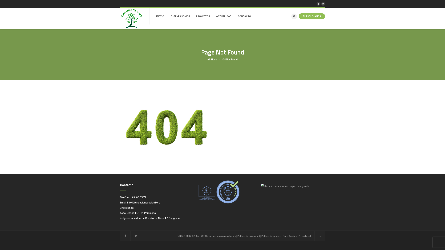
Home (214, 59)
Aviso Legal (305, 236)
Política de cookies (271, 236)
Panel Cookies (290, 236)
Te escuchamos (312, 16)
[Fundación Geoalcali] (131, 18)
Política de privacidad (248, 236)
